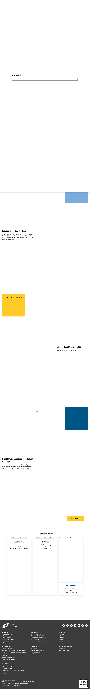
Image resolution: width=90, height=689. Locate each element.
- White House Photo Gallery (9, 668)
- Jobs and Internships (8, 641)
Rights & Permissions (7, 685)
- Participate (62, 635)
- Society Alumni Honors (8, 666)
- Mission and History (8, 634)
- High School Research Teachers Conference (14, 652)
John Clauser (45, 542)
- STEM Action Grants (8, 655)
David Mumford (19, 542)
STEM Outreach (6, 647)
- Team (4, 635)
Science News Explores (65, 647)
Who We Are (5, 632)
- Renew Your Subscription (38, 650)
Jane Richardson (71, 585)
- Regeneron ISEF (35, 639)
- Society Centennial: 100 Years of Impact (13, 670)
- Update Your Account (37, 654)
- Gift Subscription (35, 652)
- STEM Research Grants (8, 657)
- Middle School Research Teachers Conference (14, 650)
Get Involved (62, 632)
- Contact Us (5, 642)
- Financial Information (8, 639)
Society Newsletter (64, 641)
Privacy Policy (16, 685)
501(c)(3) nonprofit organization (21, 683)
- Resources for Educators (9, 659)
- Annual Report (6, 637)
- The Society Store (7, 673)
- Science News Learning (8, 654)
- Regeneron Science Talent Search (40, 641)
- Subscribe (34, 648)
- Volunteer (62, 639)
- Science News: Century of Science (11, 672)
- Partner (61, 637)
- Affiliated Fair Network (37, 634)
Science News (34, 647)
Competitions (34, 632)
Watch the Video (75, 518)
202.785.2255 (31, 681)
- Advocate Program (7, 648)
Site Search (16, 74)
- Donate (61, 634)
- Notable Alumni (6, 665)
